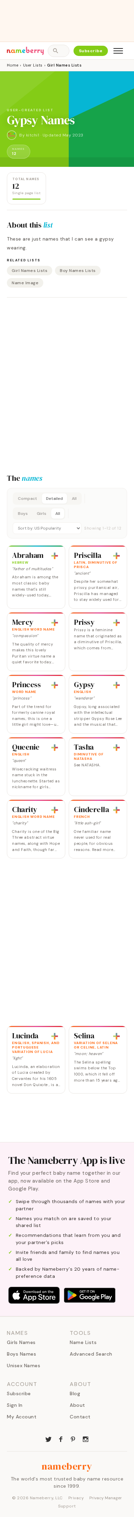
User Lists (33, 65)
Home (12, 65)
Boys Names (21, 1354)
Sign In (15, 1405)
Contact (80, 1417)
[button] (67, 513)
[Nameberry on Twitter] (48, 1438)
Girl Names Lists (29, 270)
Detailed (54, 498)
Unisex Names (23, 1365)
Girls (41, 513)
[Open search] (58, 51)
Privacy (76, 1498)
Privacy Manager (105, 1498)
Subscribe (91, 51)
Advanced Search (91, 1354)
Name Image (25, 283)
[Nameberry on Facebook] (60, 1438)
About (77, 1405)
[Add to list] (54, 555)
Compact (27, 498)
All (74, 498)
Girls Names (21, 1342)
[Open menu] (118, 51)
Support (67, 1506)
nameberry (67, 1466)
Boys (23, 513)
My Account (21, 1417)
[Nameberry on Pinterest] (73, 1438)
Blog (75, 1393)
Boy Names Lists (78, 270)
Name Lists (83, 1342)
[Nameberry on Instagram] (85, 1438)
